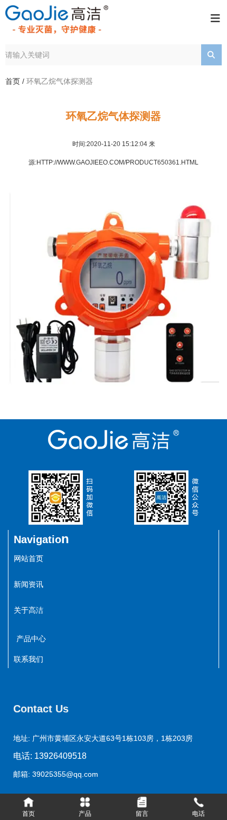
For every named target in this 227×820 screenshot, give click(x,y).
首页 (13, 81)
